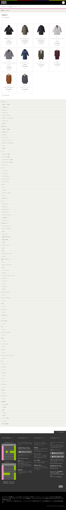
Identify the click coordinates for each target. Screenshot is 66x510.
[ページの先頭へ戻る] (60, 432)
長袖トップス (4, 126)
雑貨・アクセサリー (6, 259)
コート (3, 195)
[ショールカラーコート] (41, 53)
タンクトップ (5, 120)
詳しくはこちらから (54, 468)
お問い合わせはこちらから (23, 458)
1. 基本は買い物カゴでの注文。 (24, 447)
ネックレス (4, 281)
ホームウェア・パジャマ (7, 253)
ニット (3, 145)
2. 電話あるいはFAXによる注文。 (24, 448)
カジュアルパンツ (5, 176)
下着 (3, 248)
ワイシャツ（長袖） (6, 156)
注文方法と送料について (23, 437)
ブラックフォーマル (6, 214)
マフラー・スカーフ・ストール (8, 275)
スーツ (3, 201)
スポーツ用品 (4, 320)
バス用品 (4, 407)
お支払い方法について (39, 437)
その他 (3, 123)
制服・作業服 (5, 239)
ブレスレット (5, 286)
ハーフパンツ (5, 170)
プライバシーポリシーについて (56, 463)
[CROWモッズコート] (9, 29)
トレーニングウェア (6, 226)
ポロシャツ (4, 109)
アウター (3, 184)
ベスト (3, 187)
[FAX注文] (25, 451)
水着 (3, 231)
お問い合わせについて (55, 437)
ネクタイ (4, 272)
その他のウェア (5, 223)
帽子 (3, 267)
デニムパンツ (5, 173)
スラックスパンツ (5, 178)
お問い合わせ (59, 476)
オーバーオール (5, 181)
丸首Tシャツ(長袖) (6, 129)
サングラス (4, 278)
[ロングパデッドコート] (25, 53)
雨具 (3, 409)
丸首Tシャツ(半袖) (6, 104)
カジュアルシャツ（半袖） (7, 159)
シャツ (3, 151)
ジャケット (4, 190)
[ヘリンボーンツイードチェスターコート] (57, 29)
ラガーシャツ (5, 112)
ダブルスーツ (5, 206)
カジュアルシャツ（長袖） (7, 162)
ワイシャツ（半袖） (6, 154)
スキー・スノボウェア (6, 228)
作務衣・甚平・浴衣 (6, 236)
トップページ (3, 6)
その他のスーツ (5, 217)
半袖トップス (4, 101)
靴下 (3, 250)
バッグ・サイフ (5, 270)
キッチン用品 (5, 404)
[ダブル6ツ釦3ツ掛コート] (9, 78)
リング (3, 283)
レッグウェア (4, 395)
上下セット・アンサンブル (7, 118)
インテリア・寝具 (5, 418)
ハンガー (4, 412)
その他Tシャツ (5, 107)
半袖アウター (5, 198)
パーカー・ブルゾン (6, 115)
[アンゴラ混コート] (57, 53)
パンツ (3, 167)
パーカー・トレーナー (6, 140)
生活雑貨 (3, 401)
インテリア (4, 421)
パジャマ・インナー (6, 245)
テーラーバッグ (5, 220)
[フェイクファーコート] (25, 78)
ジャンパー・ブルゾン (6, 192)
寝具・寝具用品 (5, 423)
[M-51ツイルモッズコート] (25, 29)
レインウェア (5, 234)
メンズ (3, 294)
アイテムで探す (10, 6)
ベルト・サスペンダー (6, 264)
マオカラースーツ (5, 209)
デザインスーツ (5, 212)
